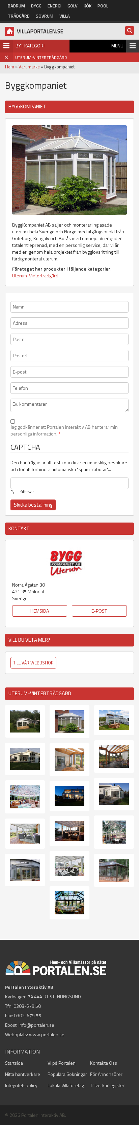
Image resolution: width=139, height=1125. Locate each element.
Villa (64, 16)
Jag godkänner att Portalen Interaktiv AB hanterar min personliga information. (64, 430)
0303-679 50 (27, 1006)
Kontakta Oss (103, 1062)
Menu (117, 45)
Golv (72, 5)
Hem (9, 66)
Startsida (14, 1062)
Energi (54, 5)
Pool (103, 5)
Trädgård (19, 16)
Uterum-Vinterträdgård (35, 275)
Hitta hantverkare (22, 1074)
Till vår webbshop (33, 662)
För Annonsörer (106, 1074)
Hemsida (39, 610)
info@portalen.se (36, 1024)
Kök (87, 5)
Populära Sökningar (67, 1074)
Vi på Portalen (62, 1062)
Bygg (36, 5)
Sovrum (44, 16)
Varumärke (29, 66)
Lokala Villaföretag (66, 1085)
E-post (99, 610)
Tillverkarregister (107, 1085)
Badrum (16, 5)
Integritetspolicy (21, 1085)
